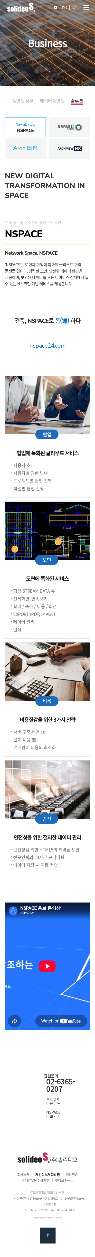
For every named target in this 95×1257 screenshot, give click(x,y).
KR (64, 7)
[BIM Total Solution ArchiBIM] (25, 142)
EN (74, 7)
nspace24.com (47, 346)
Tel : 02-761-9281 (36, 1209)
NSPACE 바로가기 (53, 1114)
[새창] (55, 7)
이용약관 (72, 1174)
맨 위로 (48, 1236)
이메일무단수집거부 (35, 1180)
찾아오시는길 (64, 1180)
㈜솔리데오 (47, 1157)
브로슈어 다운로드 (53, 1101)
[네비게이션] (86, 7)
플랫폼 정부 (22, 101)
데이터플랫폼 (52, 101)
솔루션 (77, 101)
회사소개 (23, 1174)
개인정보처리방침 (47, 1174)
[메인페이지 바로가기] (21, 10)
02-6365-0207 (60, 1085)
